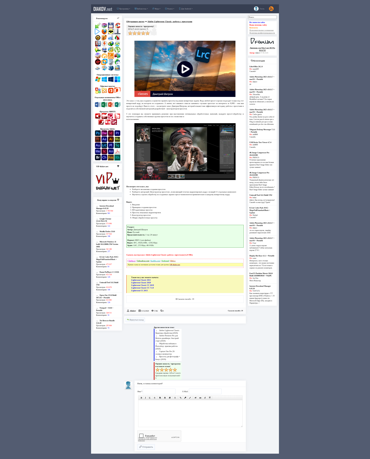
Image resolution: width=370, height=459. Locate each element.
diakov (102, 9)
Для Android (186, 9)
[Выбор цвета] (190, 397)
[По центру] (164, 397)
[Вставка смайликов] (175, 397)
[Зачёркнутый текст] (154, 397)
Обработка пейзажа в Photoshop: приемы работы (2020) (166, 346)
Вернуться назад (136, 320)
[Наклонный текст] (145, 397)
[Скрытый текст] (195, 397)
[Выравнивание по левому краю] (160, 397)
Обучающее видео (135, 21)
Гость (261, 9)
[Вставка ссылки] (180, 397)
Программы (124, 9)
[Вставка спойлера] (209, 397)
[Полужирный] (141, 397)
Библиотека (141, 9)
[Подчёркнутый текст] (149, 397)
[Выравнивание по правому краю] (169, 397)
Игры (156, 9)
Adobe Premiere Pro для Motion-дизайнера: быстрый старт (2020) (167, 338)
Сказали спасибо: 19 (185, 299)
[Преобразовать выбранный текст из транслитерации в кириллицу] (205, 397)
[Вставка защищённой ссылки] (185, 397)
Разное (170, 9)
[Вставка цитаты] (200, 397)
